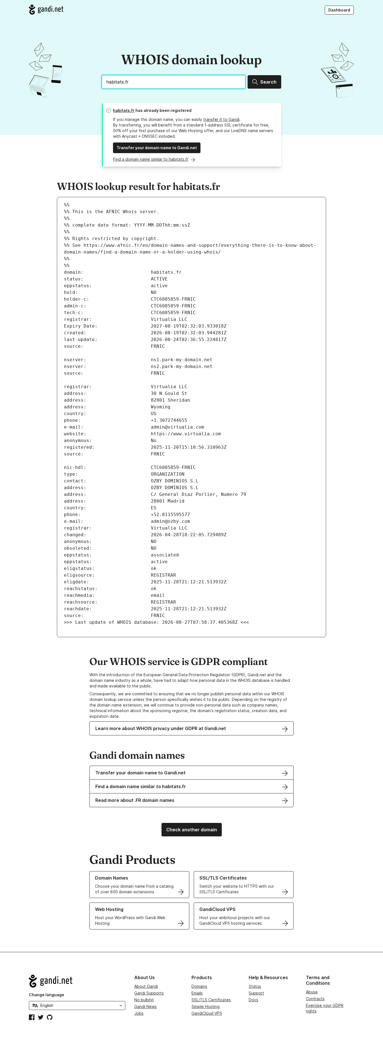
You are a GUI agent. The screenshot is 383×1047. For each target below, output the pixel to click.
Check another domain (191, 829)
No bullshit (144, 999)
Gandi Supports (149, 993)
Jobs (139, 1013)
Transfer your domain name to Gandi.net (157, 147)
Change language (46, 994)
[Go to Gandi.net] (46, 9)
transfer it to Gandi (221, 119)
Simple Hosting (206, 1006)
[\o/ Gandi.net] (77, 981)
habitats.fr (124, 110)
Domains (199, 986)
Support (256, 993)
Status (255, 986)
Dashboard (339, 10)
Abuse (312, 992)
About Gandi (146, 986)
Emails (197, 993)
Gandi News (145, 1006)
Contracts (315, 998)
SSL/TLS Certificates (211, 999)
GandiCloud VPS (207, 1013)
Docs (253, 999)
